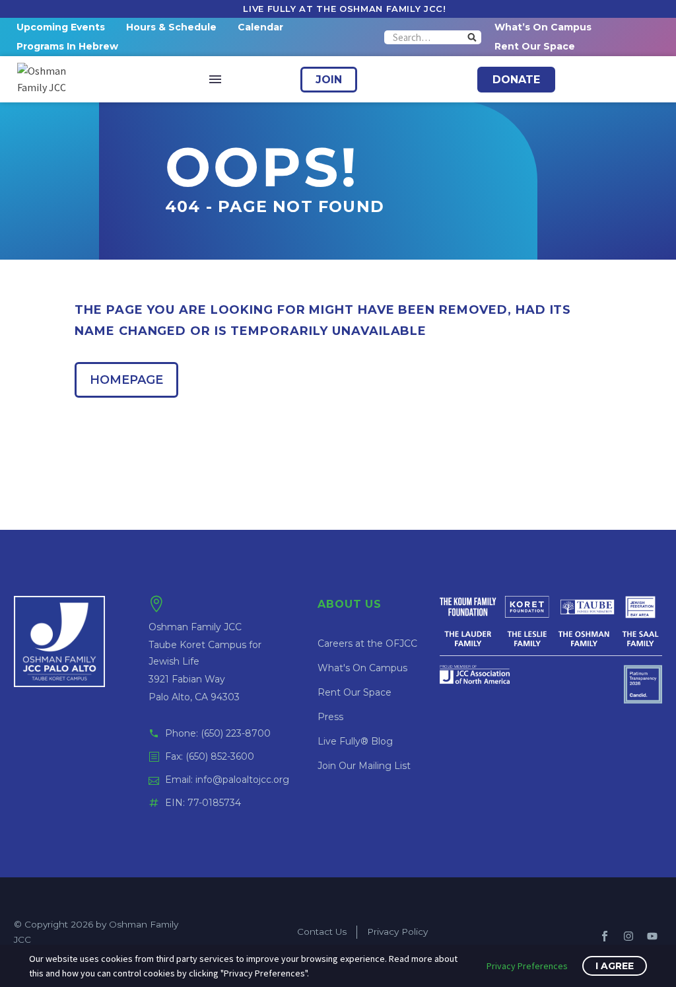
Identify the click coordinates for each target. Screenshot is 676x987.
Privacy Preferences (527, 966)
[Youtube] (652, 936)
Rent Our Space (534, 46)
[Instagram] (628, 936)
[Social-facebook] (604, 936)
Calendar (260, 27)
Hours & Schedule (171, 27)
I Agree (614, 966)
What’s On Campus (543, 27)
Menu (215, 79)
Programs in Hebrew (67, 46)
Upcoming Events (61, 27)
